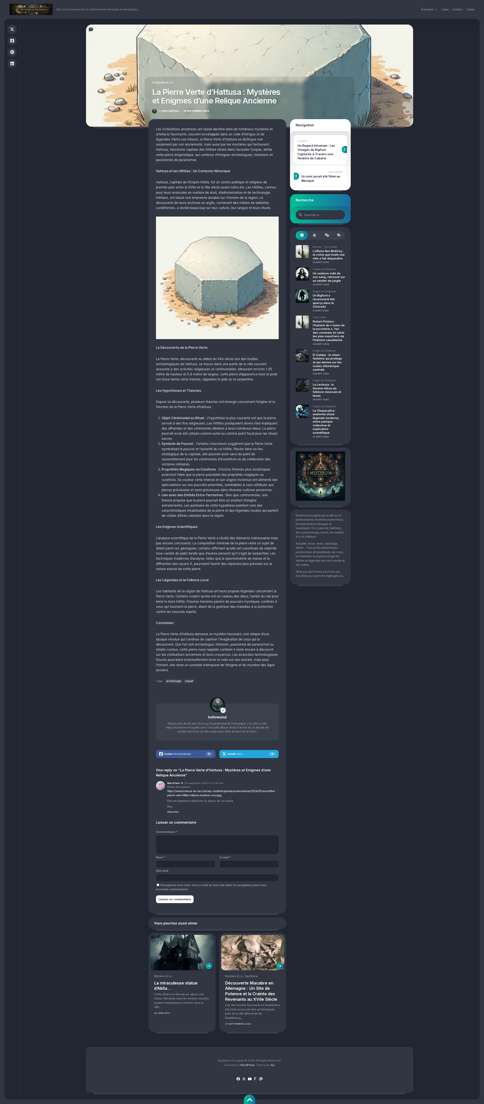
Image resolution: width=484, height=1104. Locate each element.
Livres (471, 9)
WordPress (247, 1065)
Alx (273, 1065)
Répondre (173, 811)
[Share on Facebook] (12, 41)
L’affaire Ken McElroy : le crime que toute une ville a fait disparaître (329, 254)
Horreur (317, 246)
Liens (445, 9)
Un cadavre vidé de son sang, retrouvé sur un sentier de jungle (329, 277)
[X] (244, 1079)
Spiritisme (251, 976)
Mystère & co (164, 82)
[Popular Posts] (314, 235)
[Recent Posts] (302, 235)
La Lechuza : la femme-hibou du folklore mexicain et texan (327, 390)
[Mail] (261, 1079)
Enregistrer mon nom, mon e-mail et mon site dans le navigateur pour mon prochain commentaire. (211, 887)
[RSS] (255, 1079)
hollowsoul (168, 111)
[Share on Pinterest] (12, 52)
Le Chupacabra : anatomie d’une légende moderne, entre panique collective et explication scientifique (326, 422)
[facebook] (238, 1079)
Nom (160, 857)
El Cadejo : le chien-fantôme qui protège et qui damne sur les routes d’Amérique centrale (327, 362)
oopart (189, 681)
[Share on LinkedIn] (12, 64)
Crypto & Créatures (324, 269)
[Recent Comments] (326, 235)
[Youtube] (249, 1079)
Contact (457, 9)
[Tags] (339, 235)
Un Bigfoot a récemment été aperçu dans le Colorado (324, 301)
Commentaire (167, 832)
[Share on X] (12, 29)
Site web (162, 871)
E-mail (225, 857)
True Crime (330, 246)
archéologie (173, 681)
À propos (427, 9)
